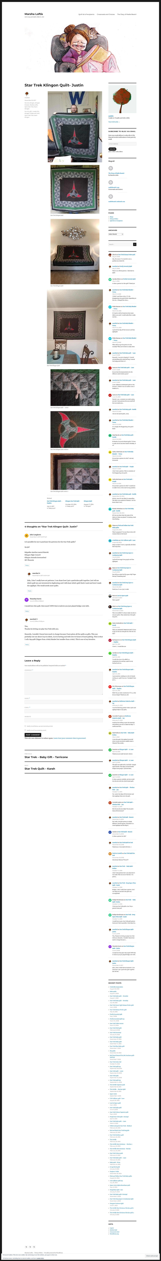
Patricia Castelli (117, 853)
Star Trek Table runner (116, 1023)
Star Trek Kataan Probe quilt (126, 254)
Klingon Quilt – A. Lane (126, 749)
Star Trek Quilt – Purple (126, 466)
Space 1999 (113, 1094)
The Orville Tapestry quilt (117, 1085)
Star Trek (31, 107)
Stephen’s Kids (114, 1171)
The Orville (113, 1139)
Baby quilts (113, 991)
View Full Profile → (114, 122)
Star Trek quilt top (115, 1066)
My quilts (112, 1051)
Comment (29, 670)
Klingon (32, 103)
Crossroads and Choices (106, 14)
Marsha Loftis (34, 14)
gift (31, 111)
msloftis (110, 116)
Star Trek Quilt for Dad (126, 842)
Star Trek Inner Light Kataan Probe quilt (122, 1005)
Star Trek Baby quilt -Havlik (127, 409)
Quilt (26, 107)
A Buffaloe (115, 540)
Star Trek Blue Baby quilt (117, 1046)
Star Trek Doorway (115, 1032)
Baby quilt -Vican (115, 1162)
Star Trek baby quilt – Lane (127, 353)
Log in (112, 1228)
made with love (34, 113)
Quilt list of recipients (86, 14)
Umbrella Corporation (116, 987)
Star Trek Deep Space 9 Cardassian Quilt (121, 1199)
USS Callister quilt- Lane (128, 540)
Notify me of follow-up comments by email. (40, 726)
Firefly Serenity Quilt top (117, 1019)
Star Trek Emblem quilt (117, 1135)
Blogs (111, 217)
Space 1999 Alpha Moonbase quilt (120, 1185)
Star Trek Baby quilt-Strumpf (118, 1194)
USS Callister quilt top (116, 1181)
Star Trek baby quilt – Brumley (119, 996)
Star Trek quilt (114, 1075)
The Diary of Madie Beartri (126, 14)
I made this (35, 111)
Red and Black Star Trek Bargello (119, 1130)
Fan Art (27, 103)
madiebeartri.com (113, 187)
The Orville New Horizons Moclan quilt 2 (122, 1212)
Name (27, 698)
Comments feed (114, 1232)
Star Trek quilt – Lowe (116, 1071)
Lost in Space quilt (122, 595)
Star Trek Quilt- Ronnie (126, 817)
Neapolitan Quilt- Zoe (116, 1190)
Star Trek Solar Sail (115, 1062)
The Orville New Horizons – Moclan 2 (121, 1144)
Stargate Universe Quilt (117, 1203)
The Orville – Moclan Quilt (118, 1089)
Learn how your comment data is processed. (69, 738)
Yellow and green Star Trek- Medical (121, 1126)
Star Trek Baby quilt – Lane (118, 1158)
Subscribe (112, 149)
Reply (27, 565)
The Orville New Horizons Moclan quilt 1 (122, 1208)
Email (27, 707)
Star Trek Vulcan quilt (116, 1153)
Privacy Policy (114, 219)
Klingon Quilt (88, 501)
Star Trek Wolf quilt (115, 1028)
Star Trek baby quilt (115, 1037)
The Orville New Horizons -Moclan (120, 1149)
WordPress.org (114, 1234)
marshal (27, 97)
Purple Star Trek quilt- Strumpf (119, 1117)
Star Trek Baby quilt (116, 1042)
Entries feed (113, 1230)
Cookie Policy (40, 1258)
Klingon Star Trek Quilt (72, 501)
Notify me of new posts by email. (36, 730)
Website (28, 716)
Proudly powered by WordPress (53, 1253)
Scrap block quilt (115, 1167)
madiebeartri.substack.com (116, 201)
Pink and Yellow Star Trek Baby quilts (121, 1176)
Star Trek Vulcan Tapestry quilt (119, 1112)
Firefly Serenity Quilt (125, 266)
